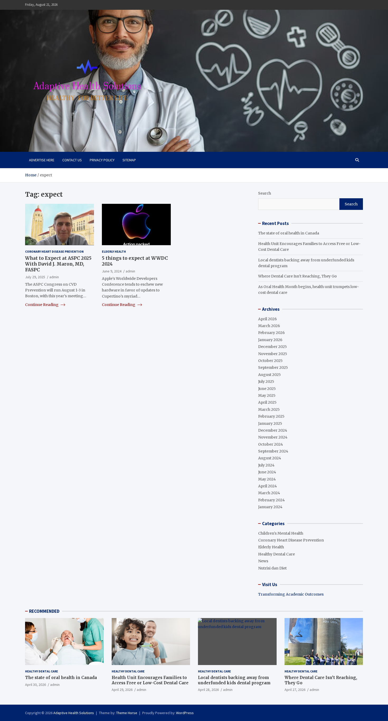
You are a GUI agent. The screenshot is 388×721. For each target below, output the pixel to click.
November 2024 (272, 437)
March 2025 (269, 409)
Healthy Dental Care (276, 554)
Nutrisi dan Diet (272, 568)
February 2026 (271, 332)
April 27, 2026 (295, 689)
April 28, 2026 (208, 689)
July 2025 (266, 381)
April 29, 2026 (122, 689)
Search (264, 193)
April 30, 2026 (35, 684)
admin (54, 277)
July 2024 (266, 465)
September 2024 (273, 451)
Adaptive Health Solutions (73, 712)
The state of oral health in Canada (288, 233)
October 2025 (270, 360)
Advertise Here (41, 160)
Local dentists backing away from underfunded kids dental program (234, 680)
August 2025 (269, 374)
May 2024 (267, 479)
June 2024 (267, 472)
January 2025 (270, 423)
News (263, 561)
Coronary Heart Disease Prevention (54, 251)
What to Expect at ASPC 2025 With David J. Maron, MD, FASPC (58, 264)
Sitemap (129, 160)
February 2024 (271, 500)
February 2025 (271, 416)
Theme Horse (126, 712)
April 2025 (267, 402)
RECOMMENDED (44, 611)
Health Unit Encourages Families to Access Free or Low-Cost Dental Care (150, 680)
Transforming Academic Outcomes (291, 594)
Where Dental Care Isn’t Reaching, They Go (297, 276)
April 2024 (267, 486)
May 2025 (267, 395)
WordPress (185, 712)
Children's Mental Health (280, 533)
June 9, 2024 (111, 271)
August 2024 (269, 458)
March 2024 (269, 493)
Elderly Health (114, 251)
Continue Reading (42, 304)
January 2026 (270, 339)
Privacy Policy (102, 160)
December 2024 (272, 430)
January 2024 (270, 507)
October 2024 (270, 444)
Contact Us (72, 160)
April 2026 (267, 319)
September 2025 (273, 367)
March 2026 (269, 325)
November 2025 (272, 353)
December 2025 (272, 346)
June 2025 (267, 388)
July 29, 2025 (35, 277)
